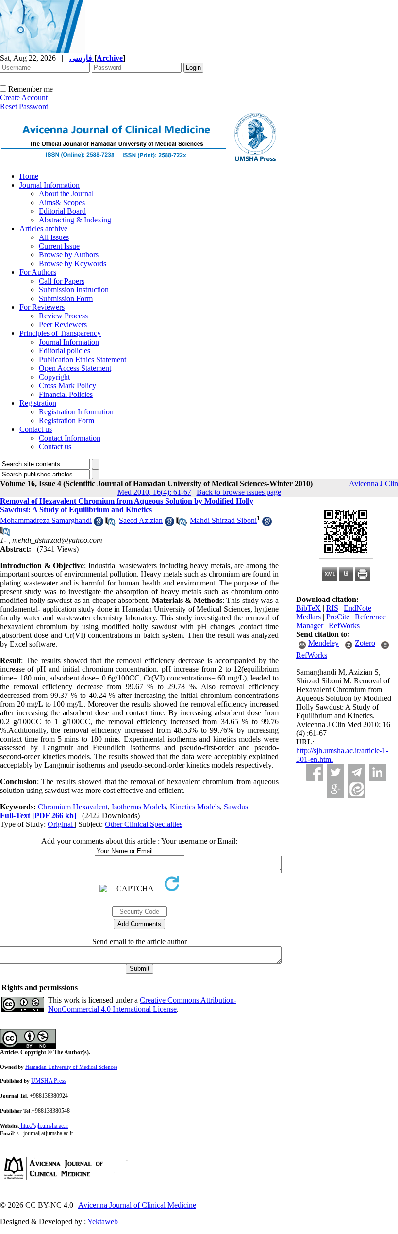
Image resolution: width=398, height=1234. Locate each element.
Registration (37, 403)
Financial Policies (66, 394)
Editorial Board (62, 211)
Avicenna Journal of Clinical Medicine (137, 1205)
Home (28, 176)
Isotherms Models (139, 807)
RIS (332, 608)
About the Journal (66, 194)
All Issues (54, 237)
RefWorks (344, 625)
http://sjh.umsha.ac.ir (44, 1126)
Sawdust (237, 807)
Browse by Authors (69, 255)
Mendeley (323, 643)
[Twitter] (335, 772)
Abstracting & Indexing (75, 220)
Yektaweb (102, 1222)
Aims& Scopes (62, 202)
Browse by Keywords (72, 263)
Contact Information (69, 438)
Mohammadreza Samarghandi (46, 520)
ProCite (337, 617)
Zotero (365, 643)
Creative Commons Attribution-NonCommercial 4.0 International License (142, 1004)
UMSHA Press (48, 1080)
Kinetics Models (195, 807)
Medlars (308, 617)
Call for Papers (61, 281)
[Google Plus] (335, 789)
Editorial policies (64, 351)
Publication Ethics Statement (82, 359)
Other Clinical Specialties (143, 824)
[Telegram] (356, 772)
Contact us (35, 429)
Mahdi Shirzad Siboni (223, 520)
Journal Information (49, 185)
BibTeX (308, 608)
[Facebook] (314, 772)
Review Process (63, 316)
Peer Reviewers (63, 324)
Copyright (54, 377)
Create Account (24, 98)
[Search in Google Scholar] (98, 524)
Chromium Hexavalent (73, 807)
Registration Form (66, 420)
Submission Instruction (74, 289)
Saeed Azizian (141, 520)
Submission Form (66, 298)
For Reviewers (42, 307)
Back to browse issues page (239, 492)
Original (61, 824)
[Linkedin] (377, 772)
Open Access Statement (75, 368)
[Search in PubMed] (110, 524)
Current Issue (59, 246)
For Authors (37, 272)
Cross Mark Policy (67, 385)
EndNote (357, 608)
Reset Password (24, 106)
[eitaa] (356, 789)
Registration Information (76, 412)
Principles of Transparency (60, 333)
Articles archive (43, 228)
